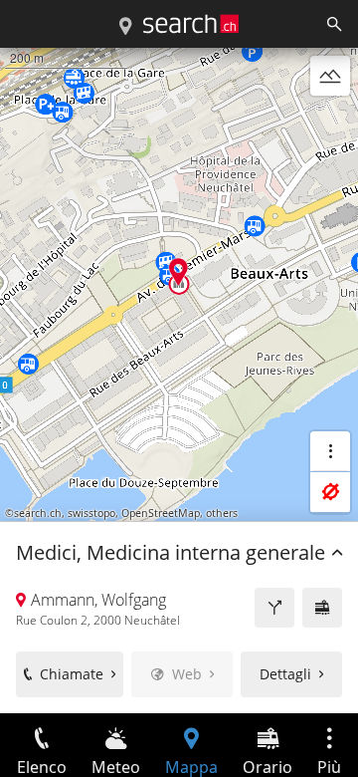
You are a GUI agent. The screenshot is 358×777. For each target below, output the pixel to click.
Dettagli (285, 673)
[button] (178, 271)
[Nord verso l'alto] (330, 123)
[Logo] (191, 24)
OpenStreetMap (160, 513)
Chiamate (71, 673)
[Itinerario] (274, 608)
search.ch (38, 513)
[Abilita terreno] (330, 76)
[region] (179, 380)
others (222, 513)
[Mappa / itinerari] (125, 27)
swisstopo (91, 513)
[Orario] (322, 608)
